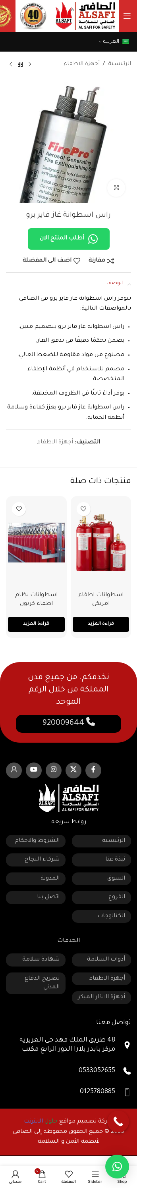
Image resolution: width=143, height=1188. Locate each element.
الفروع (116, 897)
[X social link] (73, 770)
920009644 (64, 723)
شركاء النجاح (42, 860)
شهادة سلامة (41, 960)
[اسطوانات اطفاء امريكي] (101, 542)
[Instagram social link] (54, 770)
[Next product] (10, 64)
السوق (116, 879)
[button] (117, 1166)
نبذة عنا (115, 860)
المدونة (50, 879)
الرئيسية (119, 64)
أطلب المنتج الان (62, 238)
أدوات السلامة (106, 960)
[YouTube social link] (34, 770)
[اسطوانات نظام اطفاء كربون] (36, 542)
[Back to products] (20, 64)
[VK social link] (14, 770)
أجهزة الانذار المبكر (101, 997)
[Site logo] (85, 16)
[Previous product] (30, 64)
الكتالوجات (111, 916)
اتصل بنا (48, 897)
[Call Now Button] (118, 1121)
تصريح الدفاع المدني (42, 983)
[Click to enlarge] (116, 188)
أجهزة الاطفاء (82, 64)
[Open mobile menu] (127, 16)
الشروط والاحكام (37, 841)
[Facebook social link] (93, 770)
